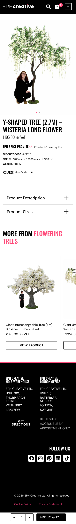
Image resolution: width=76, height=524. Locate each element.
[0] (57, 6)
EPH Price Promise (15, 146)
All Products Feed (39, 474)
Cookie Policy (22, 504)
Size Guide (21, 172)
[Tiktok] (66, 458)
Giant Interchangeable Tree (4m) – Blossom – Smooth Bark (30, 327)
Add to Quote (51, 517)
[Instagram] (40, 458)
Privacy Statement (50, 504)
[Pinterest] (49, 458)
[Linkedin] (58, 458)
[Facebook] (31, 458)
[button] (36, 112)
